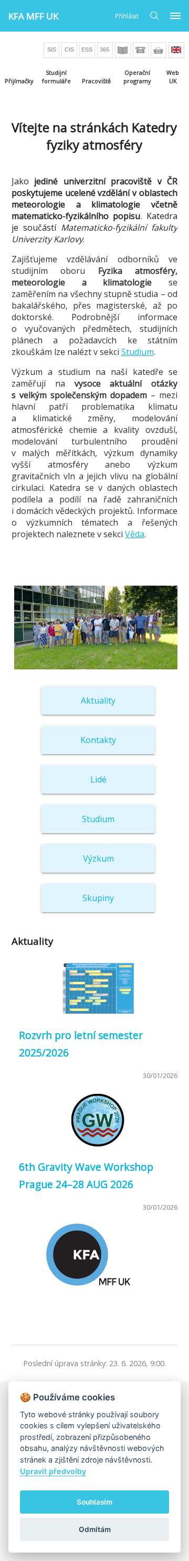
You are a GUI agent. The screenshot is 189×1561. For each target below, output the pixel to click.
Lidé (98, 779)
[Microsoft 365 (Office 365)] (105, 50)
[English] (176, 50)
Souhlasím (94, 1502)
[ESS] (87, 50)
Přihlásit (127, 16)
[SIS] (51, 50)
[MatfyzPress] (158, 50)
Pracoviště (96, 81)
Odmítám (95, 1529)
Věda (134, 534)
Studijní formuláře (56, 76)
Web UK (172, 76)
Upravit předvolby (53, 1471)
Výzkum (98, 858)
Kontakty (98, 740)
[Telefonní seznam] (141, 50)
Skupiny (98, 898)
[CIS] (69, 50)
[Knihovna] (123, 50)
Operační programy (137, 76)
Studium (137, 352)
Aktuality (98, 700)
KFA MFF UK (33, 16)
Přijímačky (19, 81)
